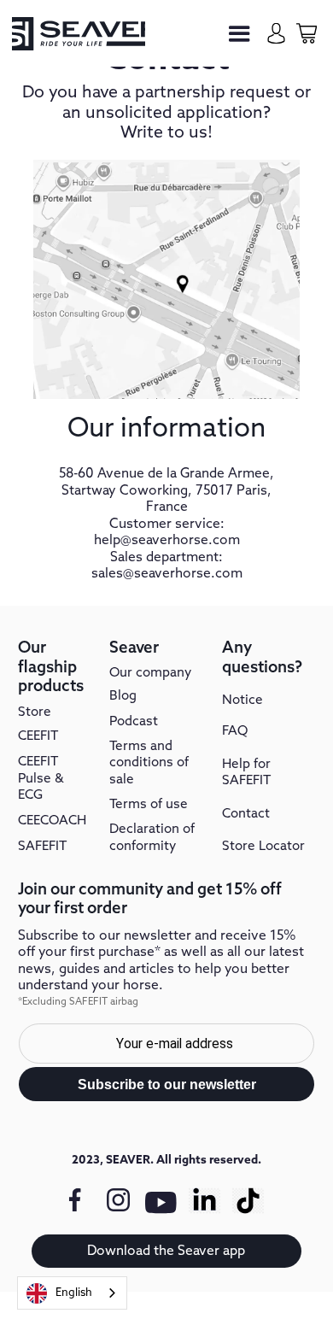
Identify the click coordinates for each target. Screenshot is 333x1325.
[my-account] (276, 33)
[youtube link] (161, 1210)
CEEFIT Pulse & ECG (41, 778)
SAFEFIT (42, 846)
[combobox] (72, 1293)
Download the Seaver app (166, 1251)
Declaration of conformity (152, 838)
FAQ (235, 731)
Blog (123, 696)
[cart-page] (306, 33)
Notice (242, 700)
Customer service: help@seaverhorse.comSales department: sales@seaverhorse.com (166, 549)
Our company (150, 673)
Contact (246, 814)
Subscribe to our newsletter (167, 1084)
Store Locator (263, 846)
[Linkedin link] (204, 1200)
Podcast (133, 722)
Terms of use (148, 804)
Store (34, 712)
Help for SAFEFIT (246, 773)
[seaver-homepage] (78, 33)
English (74, 1293)
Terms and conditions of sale (149, 763)
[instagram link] (118, 1200)
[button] (239, 33)
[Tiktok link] (248, 1200)
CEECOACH (52, 821)
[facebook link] (74, 1200)
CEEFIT (38, 736)
